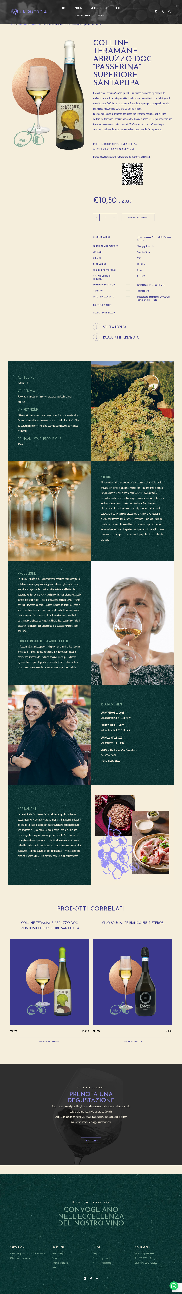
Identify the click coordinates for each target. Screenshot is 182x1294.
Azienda (79, 8)
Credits (54, 1267)
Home (64, 8)
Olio (105, 8)
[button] (173, 1285)
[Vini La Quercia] (29, 11)
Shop (118, 8)
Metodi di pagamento (102, 1262)
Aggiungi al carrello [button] (49, 1041)
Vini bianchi (34, 24)
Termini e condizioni (60, 1262)
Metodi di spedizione (101, 1258)
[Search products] (168, 11)
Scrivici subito (91, 1141)
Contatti (102, 15)
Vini (93, 8)
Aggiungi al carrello (138, 217)
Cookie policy (57, 1258)
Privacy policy (57, 1253)
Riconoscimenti (83, 15)
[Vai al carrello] (155, 11)
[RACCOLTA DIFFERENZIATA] (132, 332)
